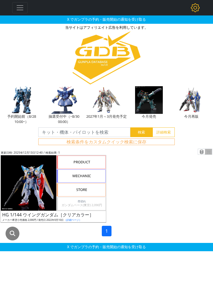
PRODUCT (81, 161)
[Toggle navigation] (20, 7)
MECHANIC (81, 175)
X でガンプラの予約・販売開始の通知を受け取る (106, 19)
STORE (81, 189)
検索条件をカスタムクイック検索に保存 (106, 142)
